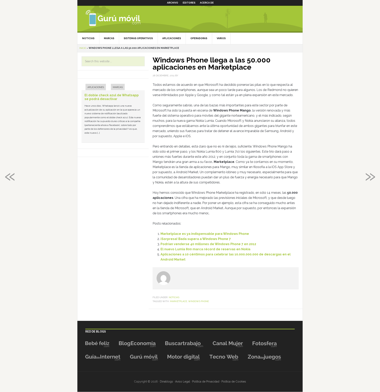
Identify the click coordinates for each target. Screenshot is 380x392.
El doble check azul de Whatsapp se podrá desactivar (112, 97)
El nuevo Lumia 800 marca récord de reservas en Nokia (205, 249)
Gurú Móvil (120, 18)
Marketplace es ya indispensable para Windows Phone (205, 234)
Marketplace (178, 301)
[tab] (94, 87)
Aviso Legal (182, 381)
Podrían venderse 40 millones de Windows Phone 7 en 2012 (208, 244)
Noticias (174, 297)
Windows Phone (198, 301)
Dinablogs (166, 381)
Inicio (82, 48)
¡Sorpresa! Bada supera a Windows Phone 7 (196, 239)
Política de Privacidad (205, 381)
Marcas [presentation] (118, 87)
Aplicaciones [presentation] (95, 87)
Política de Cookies (233, 381)
